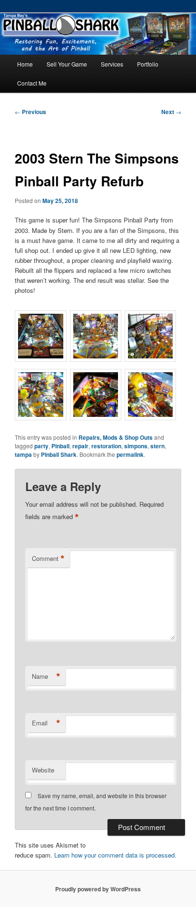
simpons (135, 446)
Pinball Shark (59, 454)
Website (43, 769)
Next (171, 111)
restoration (106, 446)
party (41, 446)
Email (46, 723)
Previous (30, 111)
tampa (23, 454)
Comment (48, 558)
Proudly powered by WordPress (98, 889)
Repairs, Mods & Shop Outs (115, 437)
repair (80, 446)
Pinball (60, 446)
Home (25, 64)
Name (46, 676)
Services (112, 64)
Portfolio (147, 64)
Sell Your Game (67, 64)
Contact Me (32, 83)
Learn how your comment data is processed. (115, 854)
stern (157, 446)
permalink (130, 454)
